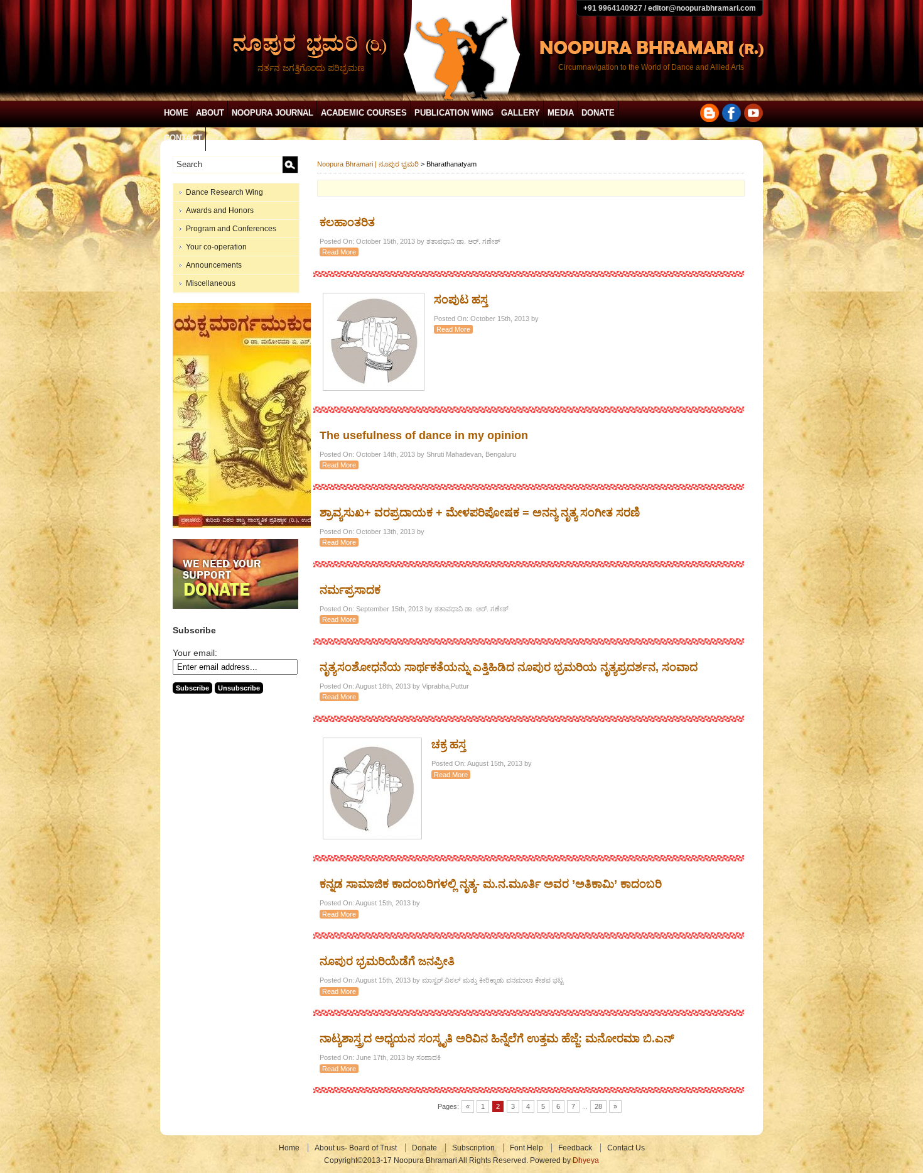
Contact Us (626, 1147)
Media (561, 112)
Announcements (214, 265)
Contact (183, 138)
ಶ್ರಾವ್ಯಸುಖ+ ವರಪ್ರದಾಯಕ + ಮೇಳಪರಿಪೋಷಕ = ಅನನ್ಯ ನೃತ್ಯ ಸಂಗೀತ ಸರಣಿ (480, 512)
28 (598, 1106)
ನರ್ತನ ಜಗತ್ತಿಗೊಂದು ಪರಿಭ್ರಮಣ (311, 68)
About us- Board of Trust (356, 1147)
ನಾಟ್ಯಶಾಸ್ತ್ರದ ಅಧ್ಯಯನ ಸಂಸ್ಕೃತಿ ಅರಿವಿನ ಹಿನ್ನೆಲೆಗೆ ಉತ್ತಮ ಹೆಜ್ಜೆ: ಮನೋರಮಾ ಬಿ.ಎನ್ (497, 1038)
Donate (598, 112)
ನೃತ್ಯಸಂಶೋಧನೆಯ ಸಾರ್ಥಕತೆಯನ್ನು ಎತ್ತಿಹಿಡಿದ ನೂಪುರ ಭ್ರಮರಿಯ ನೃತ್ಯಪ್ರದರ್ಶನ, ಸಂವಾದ (509, 667)
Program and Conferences (231, 228)
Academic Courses (364, 112)
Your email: (195, 653)
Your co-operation (216, 247)
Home (176, 112)
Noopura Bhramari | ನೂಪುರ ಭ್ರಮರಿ (368, 164)
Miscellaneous (210, 283)
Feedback (575, 1147)
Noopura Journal (272, 112)
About (210, 112)
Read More (339, 252)
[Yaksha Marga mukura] (245, 525)
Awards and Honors (220, 210)
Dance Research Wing (224, 192)
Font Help (526, 1147)
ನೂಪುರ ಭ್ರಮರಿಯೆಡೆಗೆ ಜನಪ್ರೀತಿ (387, 961)
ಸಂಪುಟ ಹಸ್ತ (461, 299)
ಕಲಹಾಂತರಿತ (347, 222)
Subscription (473, 1147)
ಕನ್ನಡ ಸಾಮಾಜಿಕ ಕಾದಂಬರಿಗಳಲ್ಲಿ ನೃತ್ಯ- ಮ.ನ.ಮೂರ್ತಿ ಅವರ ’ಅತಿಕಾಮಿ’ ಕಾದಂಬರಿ (491, 884)
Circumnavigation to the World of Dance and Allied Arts (651, 67)
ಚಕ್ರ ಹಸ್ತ (448, 744)
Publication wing (454, 112)
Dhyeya (586, 1160)
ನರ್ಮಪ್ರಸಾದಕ (350, 590)
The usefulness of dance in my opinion (424, 435)
